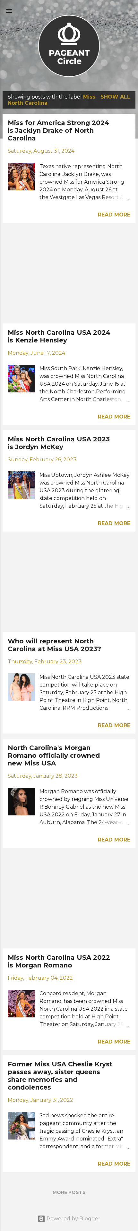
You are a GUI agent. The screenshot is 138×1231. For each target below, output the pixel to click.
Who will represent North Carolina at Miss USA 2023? (54, 645)
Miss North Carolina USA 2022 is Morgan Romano (59, 961)
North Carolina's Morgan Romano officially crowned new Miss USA (54, 755)
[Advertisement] (69, 273)
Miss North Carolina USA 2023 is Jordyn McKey (59, 443)
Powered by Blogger (72, 1219)
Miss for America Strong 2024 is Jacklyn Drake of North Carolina (58, 130)
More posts (69, 1192)
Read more (114, 215)
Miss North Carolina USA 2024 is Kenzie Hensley (59, 336)
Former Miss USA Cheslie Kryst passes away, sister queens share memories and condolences (60, 1075)
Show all (115, 97)
